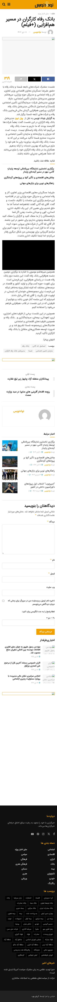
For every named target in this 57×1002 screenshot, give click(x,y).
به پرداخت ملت (31, 913)
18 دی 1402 (22, 32)
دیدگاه (51, 521)
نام (52, 560)
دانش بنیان (27, 924)
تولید (9, 919)
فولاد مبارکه (49, 939)
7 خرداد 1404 (37, 491)
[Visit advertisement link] (28, 361)
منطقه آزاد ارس (47, 945)
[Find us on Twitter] (48, 834)
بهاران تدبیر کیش (47, 913)
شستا (30, 350)
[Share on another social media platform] (21, 79)
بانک (53, 864)
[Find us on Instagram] (43, 834)
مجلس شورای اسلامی (33, 939)
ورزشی (24, 878)
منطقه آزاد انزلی (33, 945)
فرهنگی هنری (21, 864)
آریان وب (35, 996)
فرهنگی (24, 859)
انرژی (52, 859)
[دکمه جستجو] (3, 4)
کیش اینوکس (32, 955)
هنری (24, 873)
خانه (53, 13)
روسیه (17, 924)
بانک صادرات (21, 903)
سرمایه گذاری (26, 929)
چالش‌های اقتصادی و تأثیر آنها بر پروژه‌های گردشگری (29, 177)
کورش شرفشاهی (47, 955)
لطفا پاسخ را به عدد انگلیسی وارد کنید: (38, 611)
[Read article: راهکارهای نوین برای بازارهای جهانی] (9, 474)
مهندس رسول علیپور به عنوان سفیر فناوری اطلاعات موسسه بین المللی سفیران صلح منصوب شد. (22, 649)
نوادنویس (37, 32)
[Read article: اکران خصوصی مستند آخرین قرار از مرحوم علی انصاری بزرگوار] (49, 665)
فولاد (28, 934)
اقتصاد (37, 898)
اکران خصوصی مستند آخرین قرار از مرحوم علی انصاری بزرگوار (22, 664)
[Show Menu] (8, 4)
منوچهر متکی (48, 950)
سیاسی (24, 854)
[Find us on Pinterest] (38, 834)
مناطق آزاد (18, 939)
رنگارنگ (51, 883)
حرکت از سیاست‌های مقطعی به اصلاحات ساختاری (33, 978)
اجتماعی (51, 849)
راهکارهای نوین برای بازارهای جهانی (37, 183)
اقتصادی (51, 854)
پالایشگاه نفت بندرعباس (22, 950)
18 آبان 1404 (37, 465)
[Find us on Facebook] (54, 834)
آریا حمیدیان (48, 898)
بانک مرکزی (32, 908)
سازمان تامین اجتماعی (44, 350)
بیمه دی (50, 919)
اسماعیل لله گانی (39, 346)
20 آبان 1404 (37, 452)
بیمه (53, 868)
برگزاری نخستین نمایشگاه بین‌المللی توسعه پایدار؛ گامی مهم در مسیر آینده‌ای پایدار (30, 170)
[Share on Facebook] (48, 79)
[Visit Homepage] (44, 5)
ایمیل (51, 573)
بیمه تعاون (11, 913)
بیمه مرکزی (39, 919)
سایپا (37, 929)
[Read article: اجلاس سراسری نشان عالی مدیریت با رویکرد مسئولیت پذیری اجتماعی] (49, 679)
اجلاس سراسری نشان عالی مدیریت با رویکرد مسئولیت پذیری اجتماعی (24, 677)
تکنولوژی (51, 873)
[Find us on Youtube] (32, 834)
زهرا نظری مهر (48, 929)
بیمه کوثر (28, 919)
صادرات (36, 934)
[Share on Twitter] (34, 79)
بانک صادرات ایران (46, 908)
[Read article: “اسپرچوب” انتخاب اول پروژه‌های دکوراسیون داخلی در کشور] (9, 487)
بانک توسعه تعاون (47, 903)
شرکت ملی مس (12, 929)
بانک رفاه (25, 346)
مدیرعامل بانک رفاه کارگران (15, 350)
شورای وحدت (48, 934)
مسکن (24, 868)
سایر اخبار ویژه (43, 13)
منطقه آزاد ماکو (18, 945)
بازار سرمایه (18, 898)
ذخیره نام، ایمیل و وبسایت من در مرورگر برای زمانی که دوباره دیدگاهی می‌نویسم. (31, 602)
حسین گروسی (48, 924)
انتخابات (28, 898)
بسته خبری (20, 908)
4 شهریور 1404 (36, 475)
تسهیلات (18, 919)
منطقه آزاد (7, 939)
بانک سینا (33, 903)
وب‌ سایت (50, 587)
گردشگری (21, 955)
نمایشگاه (37, 950)
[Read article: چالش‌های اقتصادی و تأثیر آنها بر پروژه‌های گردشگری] (9, 461)
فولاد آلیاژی (19, 934)
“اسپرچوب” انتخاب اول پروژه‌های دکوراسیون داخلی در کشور (39, 485)
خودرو (52, 878)
